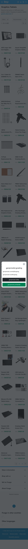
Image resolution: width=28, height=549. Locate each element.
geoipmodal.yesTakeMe (14, 284)
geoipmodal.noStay (14, 279)
